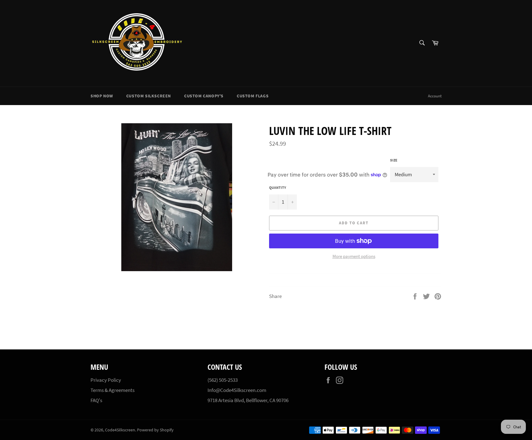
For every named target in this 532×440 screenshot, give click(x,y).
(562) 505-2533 (223, 380)
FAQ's (96, 400)
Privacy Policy (106, 380)
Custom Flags (252, 96)
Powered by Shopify (155, 430)
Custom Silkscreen (148, 96)
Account (434, 96)
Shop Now (102, 96)
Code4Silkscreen (120, 430)
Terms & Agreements (113, 390)
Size (393, 160)
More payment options (353, 256)
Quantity (277, 187)
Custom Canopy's (204, 96)
